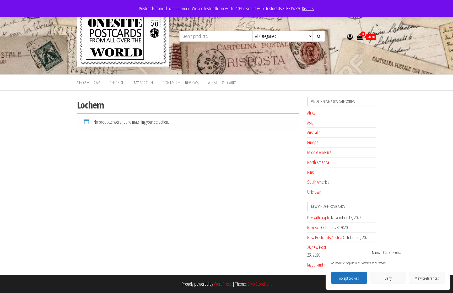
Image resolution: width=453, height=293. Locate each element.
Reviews (192, 82)
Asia (310, 123)
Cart (98, 82)
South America (318, 182)
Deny (388, 278)
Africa (311, 113)
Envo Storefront (259, 284)
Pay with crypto (318, 217)
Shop (81, 82)
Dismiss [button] (308, 8)
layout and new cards (323, 265)
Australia (313, 132)
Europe (313, 142)
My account (144, 82)
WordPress (223, 284)
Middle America (319, 152)
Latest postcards (222, 82)
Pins (310, 172)
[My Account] (350, 37)
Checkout (118, 82)
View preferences (427, 278)
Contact (170, 82)
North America (318, 162)
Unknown (314, 192)
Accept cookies (349, 278)
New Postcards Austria (324, 237)
